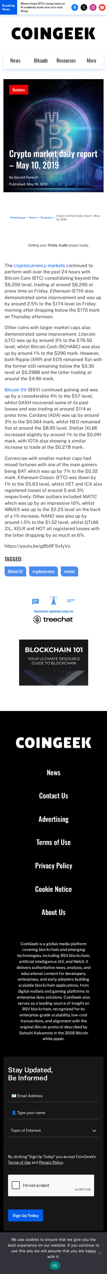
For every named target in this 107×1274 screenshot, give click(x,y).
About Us (54, 912)
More (91, 60)
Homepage (17, 217)
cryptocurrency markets (39, 265)
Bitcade (41, 60)
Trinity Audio (58, 245)
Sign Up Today (26, 1215)
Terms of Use (54, 842)
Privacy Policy (53, 865)
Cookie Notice (53, 889)
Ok (55, 1265)
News (15, 60)
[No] (100, 1253)
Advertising (53, 819)
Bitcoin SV (16, 389)
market (69, 571)
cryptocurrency (43, 571)
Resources (66, 60)
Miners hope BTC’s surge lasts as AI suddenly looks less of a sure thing (43, 7)
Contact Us (53, 795)
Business (19, 90)
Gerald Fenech (26, 177)
